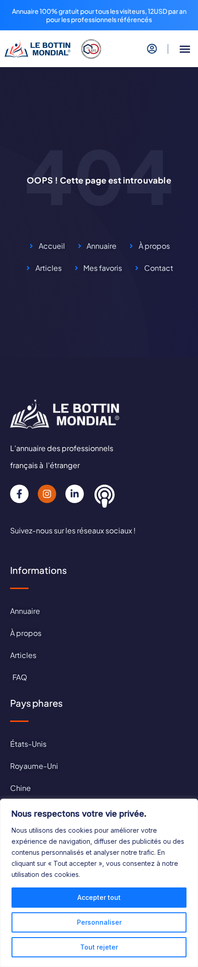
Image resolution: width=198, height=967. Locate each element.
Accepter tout (99, 897)
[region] (99, 883)
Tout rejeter (99, 947)
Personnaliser (99, 922)
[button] (185, 49)
